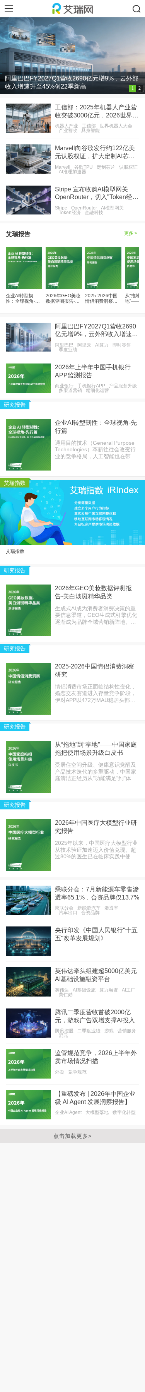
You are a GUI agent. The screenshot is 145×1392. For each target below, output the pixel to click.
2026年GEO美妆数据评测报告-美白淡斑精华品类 (63, 298)
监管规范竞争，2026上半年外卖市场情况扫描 (96, 1057)
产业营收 (68, 130)
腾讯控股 (64, 1031)
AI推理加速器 (72, 171)
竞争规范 (77, 1072)
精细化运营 (97, 390)
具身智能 (90, 130)
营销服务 (127, 1031)
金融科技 (94, 212)
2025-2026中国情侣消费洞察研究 (101, 298)
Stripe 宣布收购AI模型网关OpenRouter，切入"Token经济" (93, 194)
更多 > (130, 233)
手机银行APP (91, 386)
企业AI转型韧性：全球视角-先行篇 (23, 298)
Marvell (62, 167)
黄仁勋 (66, 994)
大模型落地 (97, 1112)
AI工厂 (128, 990)
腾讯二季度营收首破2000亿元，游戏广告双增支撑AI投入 (95, 1016)
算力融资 (108, 990)
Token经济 (70, 212)
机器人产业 (66, 126)
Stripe (61, 208)
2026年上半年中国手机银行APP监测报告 (93, 371)
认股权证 (128, 167)
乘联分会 (64, 908)
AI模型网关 (112, 208)
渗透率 (111, 908)
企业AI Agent (68, 1112)
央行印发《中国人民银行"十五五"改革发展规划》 (96, 934)
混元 (63, 1035)
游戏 (109, 1031)
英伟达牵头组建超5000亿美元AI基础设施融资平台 (96, 975)
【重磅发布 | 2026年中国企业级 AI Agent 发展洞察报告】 (95, 1097)
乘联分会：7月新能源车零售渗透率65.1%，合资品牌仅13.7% (97, 893)
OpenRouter (84, 208)
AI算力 (102, 345)
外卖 (59, 1072)
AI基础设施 (84, 990)
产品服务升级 (123, 386)
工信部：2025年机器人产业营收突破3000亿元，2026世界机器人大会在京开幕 (96, 112)
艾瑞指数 (15, 551)
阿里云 (84, 345)
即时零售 (122, 345)
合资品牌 (90, 912)
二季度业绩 (89, 1031)
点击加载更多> (72, 1136)
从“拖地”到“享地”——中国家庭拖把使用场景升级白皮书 (96, 748)
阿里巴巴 (64, 345)
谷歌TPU (83, 167)
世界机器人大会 (116, 126)
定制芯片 (106, 167)
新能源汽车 (89, 908)
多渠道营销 (70, 390)
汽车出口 (68, 912)
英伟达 (62, 990)
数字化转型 (124, 1112)
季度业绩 (68, 349)
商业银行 (64, 386)
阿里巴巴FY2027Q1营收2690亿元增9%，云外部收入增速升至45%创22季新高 (96, 331)
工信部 (89, 126)
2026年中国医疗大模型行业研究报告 (96, 826)
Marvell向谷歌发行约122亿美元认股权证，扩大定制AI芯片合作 (95, 153)
